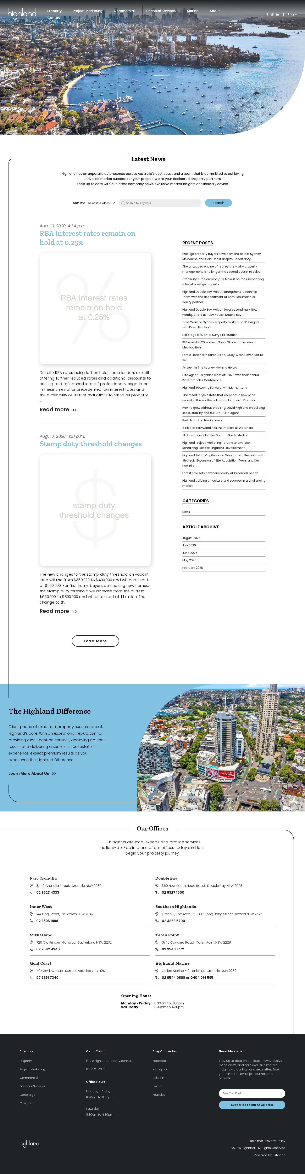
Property (54, 10)
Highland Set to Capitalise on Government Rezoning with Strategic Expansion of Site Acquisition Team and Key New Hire (223, 460)
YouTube (158, 1095)
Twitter (157, 1086)
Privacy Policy (275, 1141)
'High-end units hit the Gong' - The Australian (215, 435)
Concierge (27, 1095)
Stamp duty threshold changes (91, 443)
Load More (95, 641)
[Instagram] (272, 14)
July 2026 (189, 545)
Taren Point (167, 934)
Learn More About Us (29, 773)
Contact (54, 17)
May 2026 (189, 560)
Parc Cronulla (43, 878)
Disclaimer (255, 1141)
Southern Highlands (175, 906)
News (186, 512)
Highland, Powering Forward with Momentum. (214, 388)
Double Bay (166, 878)
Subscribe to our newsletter (252, 1105)
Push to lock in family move (202, 420)
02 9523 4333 (47, 892)
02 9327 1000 (173, 892)
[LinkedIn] (277, 14)
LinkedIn (158, 1078)
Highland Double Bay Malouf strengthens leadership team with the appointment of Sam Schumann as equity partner (219, 297)
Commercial (124, 10)
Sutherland (41, 934)
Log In (292, 14)
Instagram (160, 1069)
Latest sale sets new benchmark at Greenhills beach (220, 473)
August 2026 (191, 538)
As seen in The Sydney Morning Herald (209, 367)
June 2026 (189, 553)
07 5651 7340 (47, 977)
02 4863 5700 (173, 920)
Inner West (41, 906)
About (215, 10)
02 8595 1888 (47, 920)
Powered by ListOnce (269, 1155)
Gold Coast (40, 963)
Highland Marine (172, 963)
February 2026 (192, 568)
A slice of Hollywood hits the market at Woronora (217, 428)
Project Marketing (87, 10)
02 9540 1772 (173, 949)
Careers (26, 1103)
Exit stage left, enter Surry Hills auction (210, 335)
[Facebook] (267, 14)
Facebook (159, 1061)
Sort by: (79, 203)
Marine (192, 10)
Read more (55, 409)
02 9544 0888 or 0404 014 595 (187, 977)
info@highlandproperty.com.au (109, 1061)
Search (218, 202)
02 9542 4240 (48, 949)
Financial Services (161, 10)
